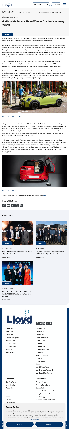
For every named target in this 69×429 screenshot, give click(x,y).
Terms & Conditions (43, 385)
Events (8, 399)
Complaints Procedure (44, 394)
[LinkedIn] (43, 324)
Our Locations (11, 391)
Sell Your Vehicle (11, 382)
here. (45, 195)
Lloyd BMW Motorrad (43, 367)
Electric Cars (10, 340)
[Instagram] (40, 324)
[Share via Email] (8, 205)
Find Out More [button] (34, 419)
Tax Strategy (40, 397)
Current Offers (11, 343)
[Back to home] (7, 4)
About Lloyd (10, 388)
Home (5, 11)
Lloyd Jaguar (40, 340)
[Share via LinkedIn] (21, 205)
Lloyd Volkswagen (42, 349)
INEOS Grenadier (42, 355)
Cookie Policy (40, 388)
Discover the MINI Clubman (11, 191)
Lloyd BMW (40, 331)
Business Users (11, 346)
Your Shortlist (10, 385)
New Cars (9, 331)
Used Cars (9, 334)
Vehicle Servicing (12, 352)
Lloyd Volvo (40, 352)
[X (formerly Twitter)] (47, 324)
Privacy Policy (41, 382)
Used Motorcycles (12, 337)
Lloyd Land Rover (42, 337)
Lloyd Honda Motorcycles (45, 370)
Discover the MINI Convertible (12, 117)
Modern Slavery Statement (45, 399)
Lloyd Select (10, 402)
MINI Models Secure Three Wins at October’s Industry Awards (31, 13)
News (11, 11)
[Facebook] (37, 324)
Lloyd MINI (40, 334)
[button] (20, 424)
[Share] (4, 205)
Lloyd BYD (39, 358)
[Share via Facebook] (13, 205)
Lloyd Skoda (40, 361)
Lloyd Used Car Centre (44, 373)
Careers (9, 394)
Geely (38, 364)
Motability (9, 349)
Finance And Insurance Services (47, 391)
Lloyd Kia (39, 343)
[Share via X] (17, 205)
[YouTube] (50, 324)
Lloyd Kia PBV (41, 346)
